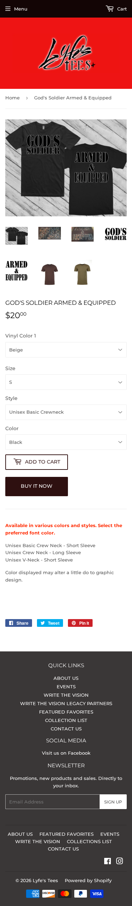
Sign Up (113, 802)
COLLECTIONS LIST (89, 841)
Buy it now (36, 486)
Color (12, 428)
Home (12, 97)
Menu (20, 9)
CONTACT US (66, 728)
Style (11, 398)
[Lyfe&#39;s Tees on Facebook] (107, 862)
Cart (121, 9)
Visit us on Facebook (66, 753)
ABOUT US (66, 678)
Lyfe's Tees (45, 880)
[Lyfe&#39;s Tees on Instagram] (119, 862)
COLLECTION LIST (66, 720)
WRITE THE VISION (66, 695)
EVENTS (66, 686)
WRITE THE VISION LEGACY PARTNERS (66, 703)
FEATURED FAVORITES (66, 712)
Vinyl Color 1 (20, 336)
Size (10, 368)
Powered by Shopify (88, 880)
